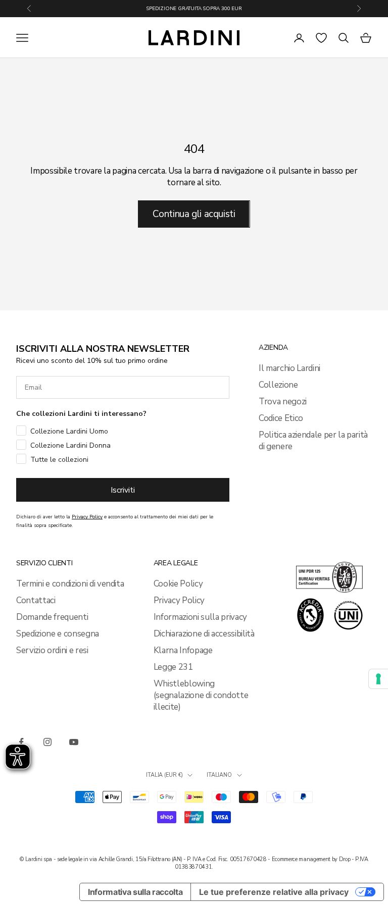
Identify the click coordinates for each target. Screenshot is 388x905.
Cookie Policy (178, 584)
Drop (345, 859)
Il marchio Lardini (289, 368)
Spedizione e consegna (57, 634)
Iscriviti (123, 490)
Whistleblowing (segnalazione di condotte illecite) (201, 695)
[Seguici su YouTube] (74, 742)
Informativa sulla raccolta (135, 892)
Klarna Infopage (183, 650)
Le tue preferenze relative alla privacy (274, 892)
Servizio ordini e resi (52, 650)
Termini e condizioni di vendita (70, 584)
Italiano (219, 775)
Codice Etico (281, 418)
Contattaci (36, 600)
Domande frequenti (52, 617)
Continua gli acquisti (194, 214)
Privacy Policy (179, 600)
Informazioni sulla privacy (200, 617)
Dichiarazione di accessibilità (204, 634)
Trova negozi (283, 401)
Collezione (278, 385)
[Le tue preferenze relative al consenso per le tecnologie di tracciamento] (378, 678)
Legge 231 (173, 667)
